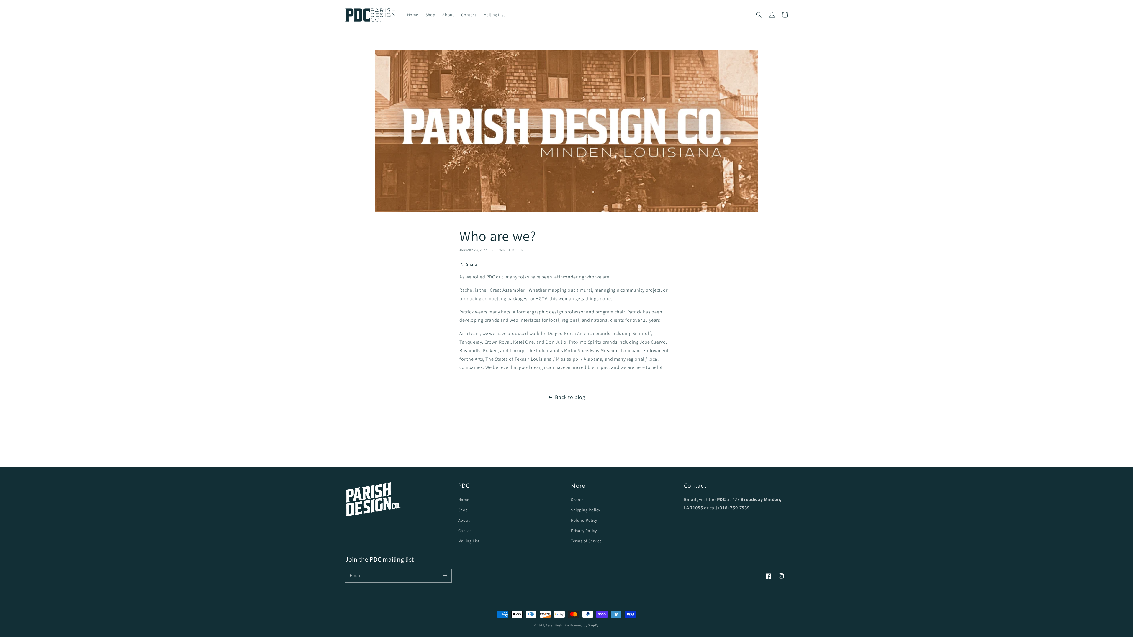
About (464, 520)
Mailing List (469, 541)
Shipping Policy (585, 510)
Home (463, 499)
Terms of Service (586, 541)
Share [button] (471, 264)
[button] (758, 14)
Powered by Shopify (584, 625)
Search (577, 499)
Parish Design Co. (558, 625)
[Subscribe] (444, 575)
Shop (463, 510)
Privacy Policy (584, 530)
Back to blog (570, 397)
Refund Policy (584, 520)
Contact (465, 530)
